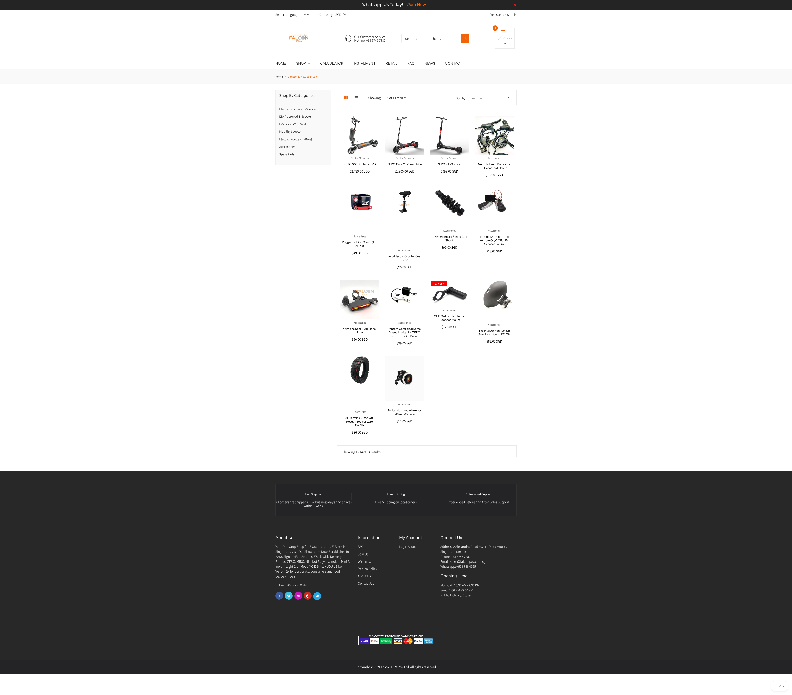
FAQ (411, 63)
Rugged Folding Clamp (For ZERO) (359, 244)
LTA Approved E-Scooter (295, 116)
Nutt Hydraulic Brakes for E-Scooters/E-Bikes (494, 166)
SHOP (301, 63)
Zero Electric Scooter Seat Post (404, 258)
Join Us (363, 554)
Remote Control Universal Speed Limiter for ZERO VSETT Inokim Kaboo (404, 332)
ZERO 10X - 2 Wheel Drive (404, 164)
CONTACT (453, 63)
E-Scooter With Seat (292, 124)
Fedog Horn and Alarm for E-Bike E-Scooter (404, 412)
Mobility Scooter (290, 131)
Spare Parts (287, 154)
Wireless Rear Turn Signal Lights (359, 330)
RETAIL (391, 63)
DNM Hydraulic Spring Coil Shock (449, 238)
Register (496, 14)
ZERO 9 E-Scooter (449, 164)
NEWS (429, 63)
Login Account (409, 546)
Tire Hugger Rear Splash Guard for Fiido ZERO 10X (494, 332)
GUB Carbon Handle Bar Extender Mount (449, 318)
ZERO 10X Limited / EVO (360, 164)
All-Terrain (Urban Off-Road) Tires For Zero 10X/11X (359, 421)
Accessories (287, 146)
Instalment (364, 63)
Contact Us (366, 583)
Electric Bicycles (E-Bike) (295, 139)
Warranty (364, 561)
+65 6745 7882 (375, 40)
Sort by (460, 98)
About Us (364, 576)
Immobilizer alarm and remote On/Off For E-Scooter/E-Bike (494, 240)
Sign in (512, 14)
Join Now (416, 4)
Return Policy (367, 568)
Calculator (331, 63)
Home (279, 76)
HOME (280, 63)
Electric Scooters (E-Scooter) (298, 109)
